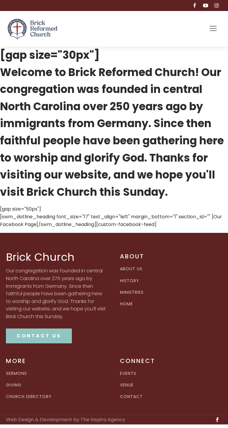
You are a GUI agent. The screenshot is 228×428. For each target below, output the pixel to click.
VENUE (127, 385)
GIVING (13, 385)
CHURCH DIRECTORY (29, 396)
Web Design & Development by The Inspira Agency (65, 419)
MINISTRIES (132, 292)
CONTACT (131, 396)
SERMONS (16, 373)
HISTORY (129, 281)
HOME (126, 304)
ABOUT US (131, 269)
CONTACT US (39, 335)
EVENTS (128, 373)
